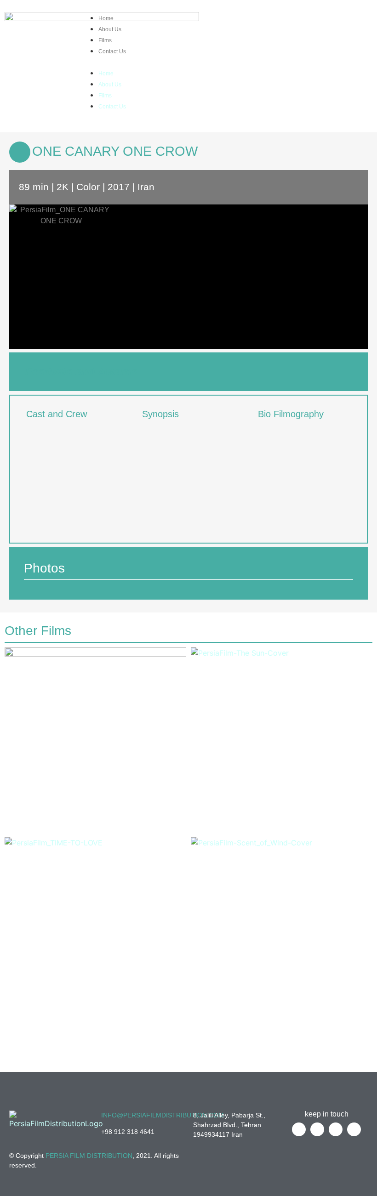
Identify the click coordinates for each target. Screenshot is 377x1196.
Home (106, 18)
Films (105, 40)
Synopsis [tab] (160, 414)
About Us (109, 29)
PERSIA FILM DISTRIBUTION (89, 1155)
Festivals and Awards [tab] (81, 371)
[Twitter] (328, 20)
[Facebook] (311, 20)
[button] (187, 61)
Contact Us (112, 51)
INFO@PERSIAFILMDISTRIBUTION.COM (162, 1115)
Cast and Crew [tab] (56, 414)
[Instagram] (362, 20)
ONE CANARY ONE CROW (115, 151)
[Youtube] (345, 20)
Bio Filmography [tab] (291, 414)
